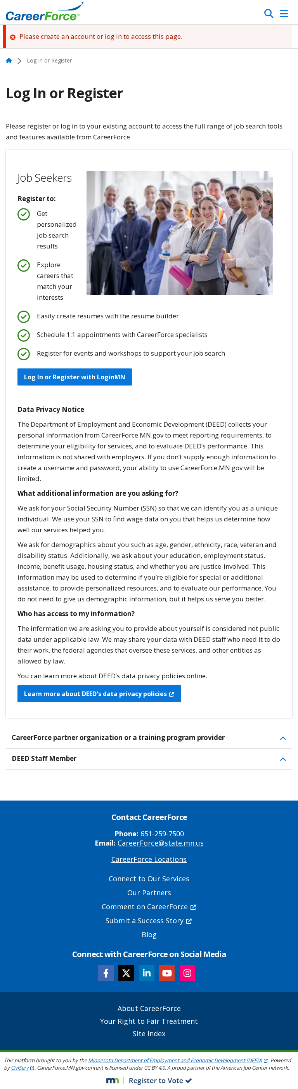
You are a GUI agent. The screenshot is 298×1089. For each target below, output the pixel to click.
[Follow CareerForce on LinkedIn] (146, 973)
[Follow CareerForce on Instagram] (187, 973)
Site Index (149, 1033)
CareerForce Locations (149, 859)
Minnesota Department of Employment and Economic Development (175, 1060)
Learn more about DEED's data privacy (95, 694)
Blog (149, 934)
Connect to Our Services (149, 878)
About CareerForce (149, 1008)
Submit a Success (145, 920)
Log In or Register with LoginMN (74, 377)
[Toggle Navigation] (283, 13)
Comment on (145, 906)
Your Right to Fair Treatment (149, 1021)
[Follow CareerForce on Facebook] (106, 973)
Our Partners (149, 892)
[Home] (44, 13)
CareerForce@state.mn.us (161, 843)
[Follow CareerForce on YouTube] (167, 973)
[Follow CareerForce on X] (126, 973)
